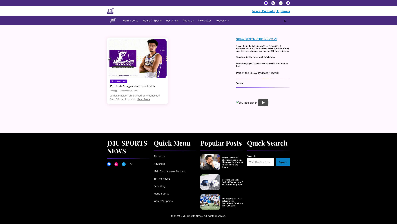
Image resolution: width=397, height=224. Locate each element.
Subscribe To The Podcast (256, 39)
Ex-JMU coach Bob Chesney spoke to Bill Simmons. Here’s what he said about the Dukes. (232, 162)
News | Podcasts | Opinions (271, 11)
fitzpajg (113, 90)
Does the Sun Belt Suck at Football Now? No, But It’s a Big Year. (232, 182)
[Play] (263, 102)
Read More (143, 99)
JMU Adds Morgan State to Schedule (133, 86)
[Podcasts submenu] (229, 20)
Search (251, 156)
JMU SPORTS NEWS (127, 147)
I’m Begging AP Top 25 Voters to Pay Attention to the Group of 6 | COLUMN (232, 202)
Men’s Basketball (118, 81)
